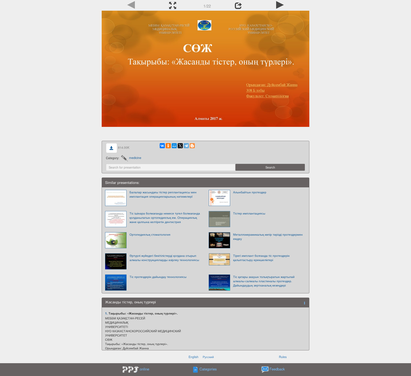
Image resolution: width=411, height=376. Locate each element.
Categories (208, 369)
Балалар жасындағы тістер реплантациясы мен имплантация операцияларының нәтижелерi (163, 194)
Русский (208, 357)
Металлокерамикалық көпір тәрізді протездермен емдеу (268, 236)
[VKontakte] (162, 145)
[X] (180, 145)
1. (106, 313)
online (144, 369)
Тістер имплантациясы (249, 213)
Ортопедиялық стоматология (150, 234)
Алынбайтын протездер (249, 192)
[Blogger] (192, 145)
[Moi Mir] (174, 145)
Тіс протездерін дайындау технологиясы (158, 277)
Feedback (277, 369)
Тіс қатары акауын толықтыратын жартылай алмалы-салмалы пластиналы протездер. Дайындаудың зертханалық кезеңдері (264, 281)
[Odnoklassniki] (168, 145)
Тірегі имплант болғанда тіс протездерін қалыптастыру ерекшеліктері (261, 257)
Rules (283, 357)
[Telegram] (186, 145)
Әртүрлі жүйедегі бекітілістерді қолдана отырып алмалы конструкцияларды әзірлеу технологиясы (164, 257)
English (193, 357)
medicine (135, 158)
